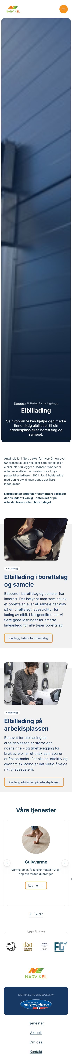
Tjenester (19, 403)
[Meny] (63, 9)
